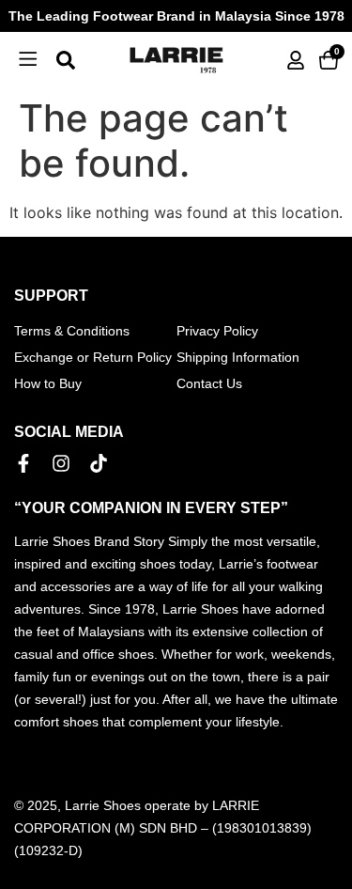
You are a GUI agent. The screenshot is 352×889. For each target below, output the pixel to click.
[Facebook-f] (23, 463)
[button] (28, 60)
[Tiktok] (98, 463)
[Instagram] (61, 463)
